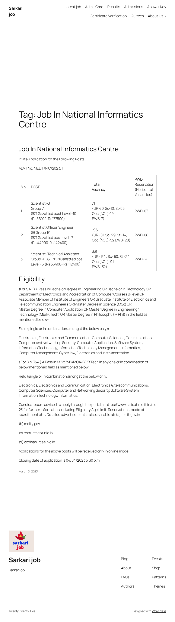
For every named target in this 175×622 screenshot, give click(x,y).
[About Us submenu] (165, 16)
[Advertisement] (87, 67)
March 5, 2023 (28, 471)
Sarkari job (25, 559)
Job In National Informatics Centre (69, 149)
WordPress (159, 611)
